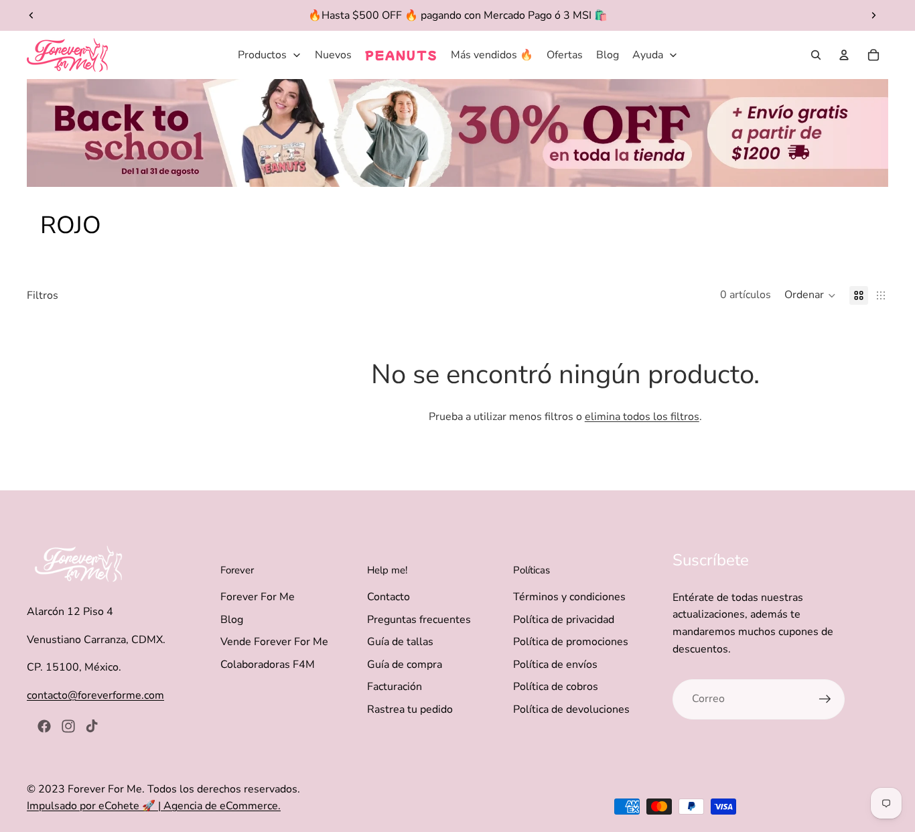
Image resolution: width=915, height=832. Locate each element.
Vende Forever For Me (274, 641)
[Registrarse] (825, 699)
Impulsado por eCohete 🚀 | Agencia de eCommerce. (154, 806)
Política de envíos (555, 664)
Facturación (394, 686)
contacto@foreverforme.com (95, 695)
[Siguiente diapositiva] (873, 15)
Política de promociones (570, 641)
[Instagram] (68, 726)
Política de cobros (555, 686)
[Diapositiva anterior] (31, 15)
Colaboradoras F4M (267, 664)
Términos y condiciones (569, 597)
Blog (231, 619)
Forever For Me (257, 597)
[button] (810, 295)
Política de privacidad (563, 619)
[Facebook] (44, 726)
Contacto (388, 597)
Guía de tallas (400, 641)
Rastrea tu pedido (410, 709)
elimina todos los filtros (642, 416)
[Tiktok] (92, 726)
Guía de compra (404, 664)
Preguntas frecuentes (419, 619)
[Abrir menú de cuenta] (844, 55)
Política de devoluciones (571, 709)
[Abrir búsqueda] (816, 55)
